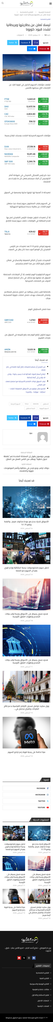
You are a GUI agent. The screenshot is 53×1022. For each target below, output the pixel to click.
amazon (35, 404)
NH (46, 35)
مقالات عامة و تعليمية (40, 989)
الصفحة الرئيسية (44, 12)
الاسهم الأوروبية (44, 408)
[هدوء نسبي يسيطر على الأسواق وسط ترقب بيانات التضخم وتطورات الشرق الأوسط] (26, 594)
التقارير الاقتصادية (26, 12)
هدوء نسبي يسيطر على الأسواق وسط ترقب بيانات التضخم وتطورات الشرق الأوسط (26, 615)
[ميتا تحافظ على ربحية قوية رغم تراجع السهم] (26, 732)
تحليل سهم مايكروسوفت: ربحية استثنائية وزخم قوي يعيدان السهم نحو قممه (26, 569)
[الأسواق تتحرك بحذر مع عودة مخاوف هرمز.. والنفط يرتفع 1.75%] (26, 502)
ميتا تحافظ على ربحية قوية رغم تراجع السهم (26, 752)
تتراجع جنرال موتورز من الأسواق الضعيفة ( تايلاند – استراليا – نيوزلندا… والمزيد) (27, 390)
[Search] (2, 3)
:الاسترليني (46, 404)
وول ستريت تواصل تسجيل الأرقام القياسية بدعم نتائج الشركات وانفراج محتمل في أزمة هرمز (39, 911)
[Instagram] (29, 958)
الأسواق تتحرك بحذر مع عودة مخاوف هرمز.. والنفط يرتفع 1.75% (26, 523)
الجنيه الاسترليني (30, 408)
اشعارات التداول (43, 1000)
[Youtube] (19, 958)
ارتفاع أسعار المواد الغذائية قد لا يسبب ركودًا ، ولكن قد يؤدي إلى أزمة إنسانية (26, 375)
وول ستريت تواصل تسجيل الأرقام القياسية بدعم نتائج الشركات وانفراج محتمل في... (26, 707)
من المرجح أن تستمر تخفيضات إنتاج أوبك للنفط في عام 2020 (25, 368)
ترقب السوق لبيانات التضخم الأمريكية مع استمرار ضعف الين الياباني (25, 383)
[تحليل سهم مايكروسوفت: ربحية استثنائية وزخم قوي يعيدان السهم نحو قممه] (26, 548)
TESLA (27, 404)
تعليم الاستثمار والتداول (40, 995)
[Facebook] (34, 958)
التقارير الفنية (44, 978)
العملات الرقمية (43, 1006)
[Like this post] (35, 42)
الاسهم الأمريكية (15, 404)
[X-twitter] (24, 958)
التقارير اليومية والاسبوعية (39, 984)
